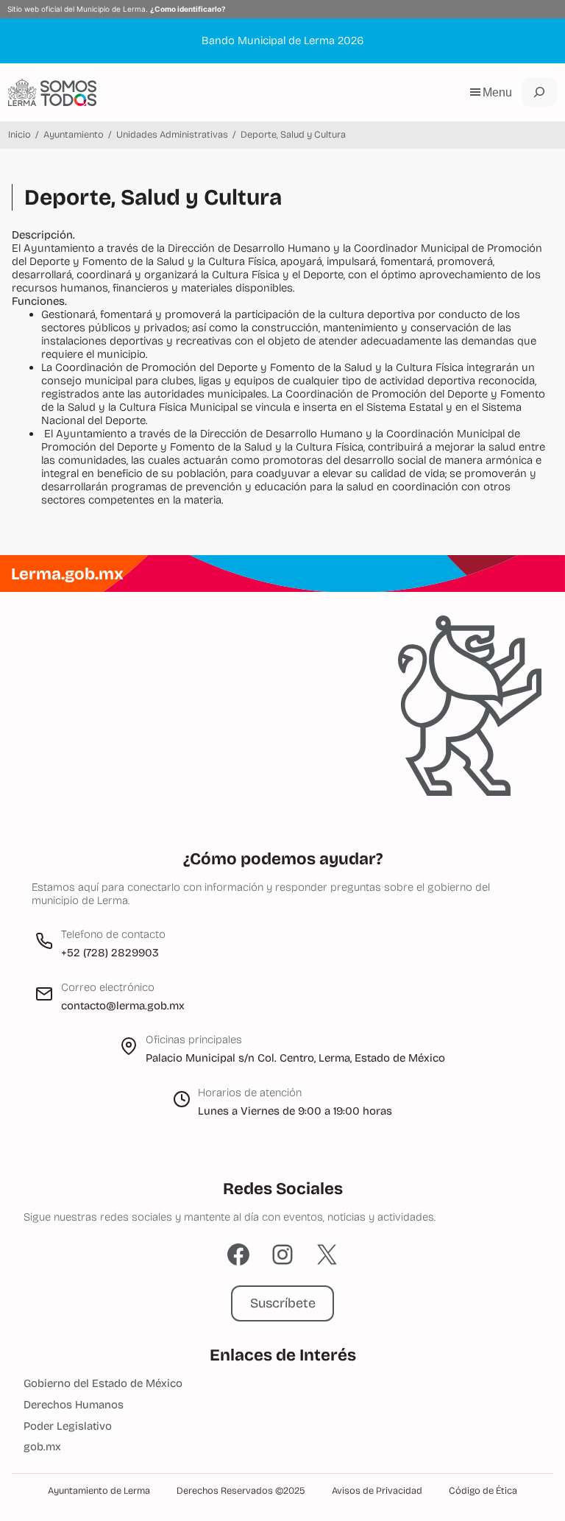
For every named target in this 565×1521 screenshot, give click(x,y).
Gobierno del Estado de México (103, 1383)
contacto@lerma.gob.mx (123, 1005)
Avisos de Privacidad (377, 1491)
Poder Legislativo (68, 1426)
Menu (497, 92)
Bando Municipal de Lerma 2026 (282, 40)
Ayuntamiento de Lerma (99, 1491)
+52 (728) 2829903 (110, 952)
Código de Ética (483, 1491)
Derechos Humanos (74, 1404)
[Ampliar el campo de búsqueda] (539, 92)
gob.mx (42, 1446)
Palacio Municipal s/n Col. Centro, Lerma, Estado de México (295, 1058)
